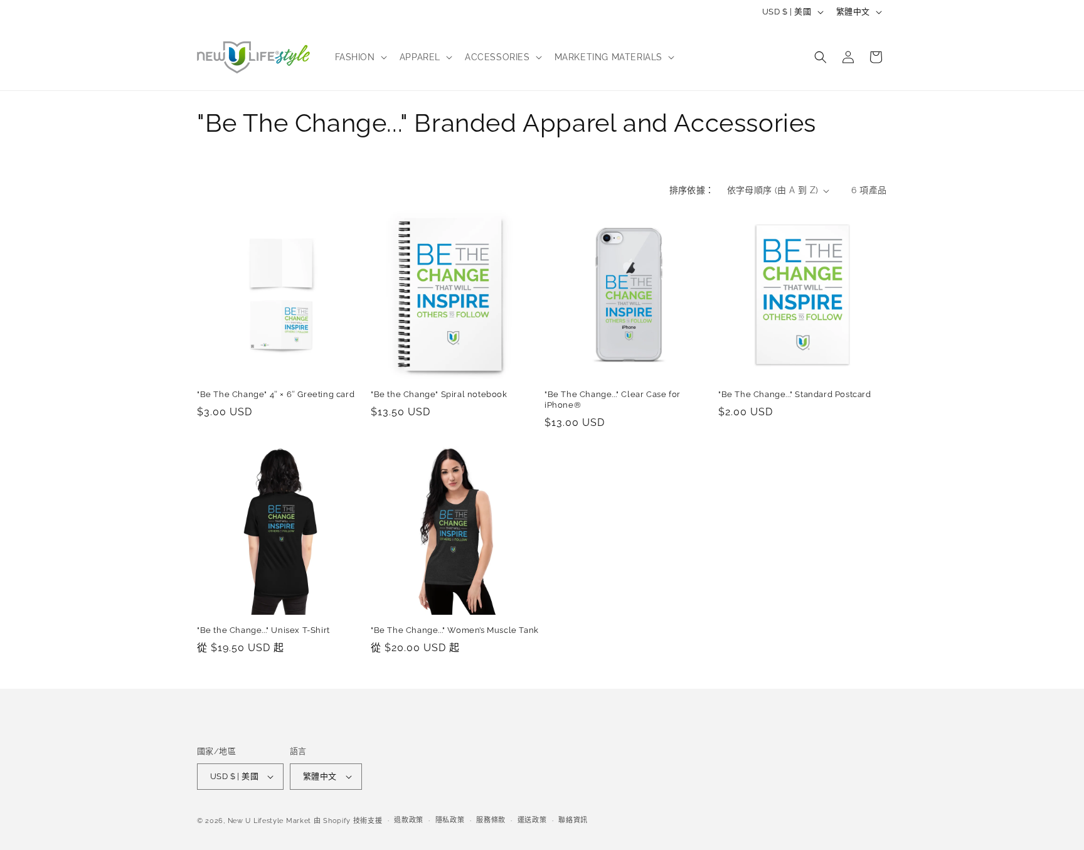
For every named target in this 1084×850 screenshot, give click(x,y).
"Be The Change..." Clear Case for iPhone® (613, 400)
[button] (359, 57)
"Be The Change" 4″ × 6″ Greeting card (275, 394)
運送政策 (532, 820)
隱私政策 (450, 820)
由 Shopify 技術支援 (348, 821)
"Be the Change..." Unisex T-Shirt (263, 630)
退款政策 (408, 820)
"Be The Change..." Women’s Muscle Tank (455, 630)
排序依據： (692, 190)
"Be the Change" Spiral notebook (439, 394)
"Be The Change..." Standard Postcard (794, 394)
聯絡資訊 (573, 820)
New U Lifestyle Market (269, 821)
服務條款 (491, 820)
